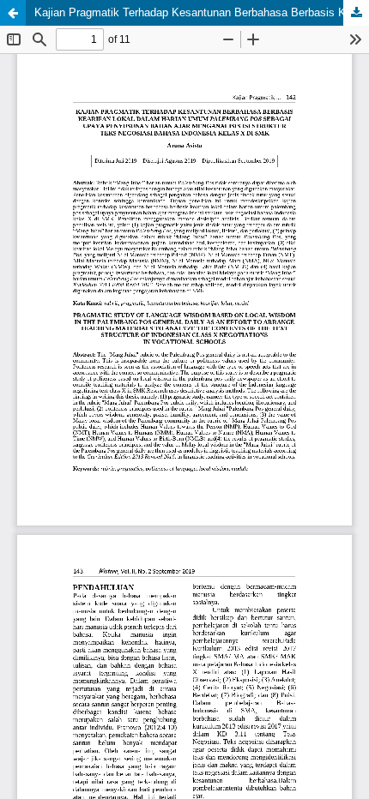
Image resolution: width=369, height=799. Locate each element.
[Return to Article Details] (13, 13)
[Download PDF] (356, 13)
